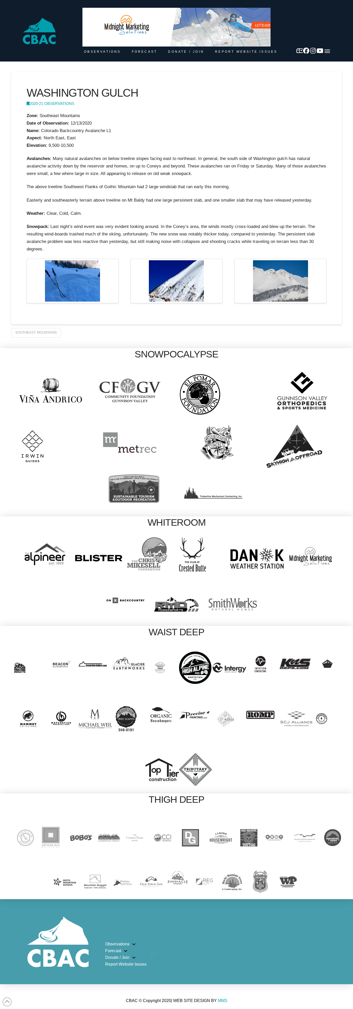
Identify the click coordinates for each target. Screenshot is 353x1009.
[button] (327, 51)
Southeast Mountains (36, 332)
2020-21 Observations (51, 104)
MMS (222, 1000)
